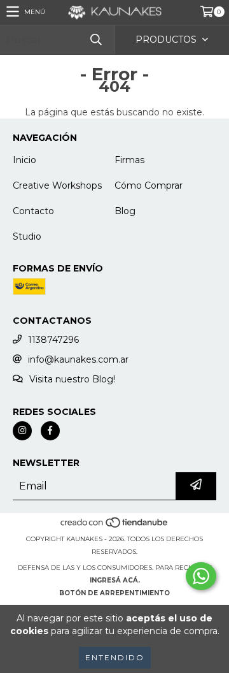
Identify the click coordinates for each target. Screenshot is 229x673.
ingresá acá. (115, 580)
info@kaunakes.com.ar (78, 359)
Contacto (33, 211)
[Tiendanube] (114, 526)
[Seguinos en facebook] (50, 430)
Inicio (24, 160)
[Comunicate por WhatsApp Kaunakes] (201, 576)
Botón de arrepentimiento (114, 593)
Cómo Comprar (148, 185)
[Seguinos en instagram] (22, 430)
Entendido (114, 657)
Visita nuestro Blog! (72, 379)
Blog (124, 211)
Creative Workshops (57, 185)
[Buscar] (95, 39)
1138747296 (53, 339)
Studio (27, 236)
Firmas (129, 160)
